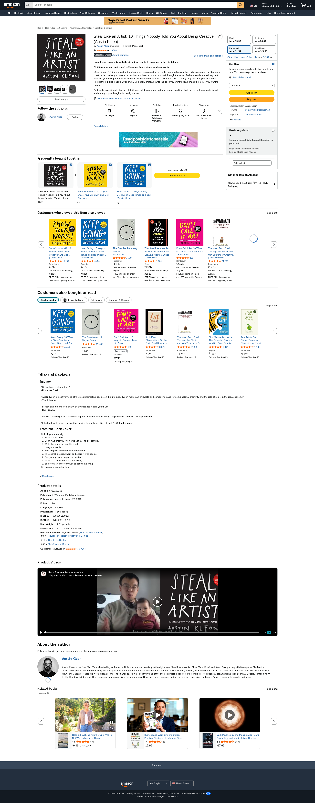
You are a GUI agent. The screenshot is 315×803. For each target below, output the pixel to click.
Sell (173, 13)
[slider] (151, 632)
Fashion (182, 13)
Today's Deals (136, 13)
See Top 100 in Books (91, 532)
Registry (194, 13)
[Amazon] (12, 5)
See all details (101, 126)
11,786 (99, 344)
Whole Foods (118, 13)
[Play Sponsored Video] (157, 715)
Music (205, 13)
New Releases (87, 13)
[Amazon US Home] (127, 784)
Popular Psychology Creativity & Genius (67, 535)
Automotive (256, 13)
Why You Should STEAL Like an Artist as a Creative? (75, 575)
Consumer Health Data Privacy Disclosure (160, 793)
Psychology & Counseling (81, 28)
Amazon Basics (53, 13)
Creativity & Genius (103, 28)
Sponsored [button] (41, 693)
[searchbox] (135, 5)
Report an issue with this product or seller (119, 98)
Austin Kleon (103, 46)
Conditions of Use (116, 793)
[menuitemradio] (269, 632)
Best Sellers (70, 13)
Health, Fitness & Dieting (56, 28)
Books (149, 13)
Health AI (18, 13)
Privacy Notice (133, 793)
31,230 (194, 347)
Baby (268, 13)
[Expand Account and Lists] (282, 6)
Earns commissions (74, 572)
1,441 (226, 347)
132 (130, 347)
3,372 (162, 347)
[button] (7, 13)
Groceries (103, 13)
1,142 (257, 347)
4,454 (67, 347)
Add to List (239, 163)
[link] (95, 175)
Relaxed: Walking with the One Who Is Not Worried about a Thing (92, 736)
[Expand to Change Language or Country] (258, 6)
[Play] (40, 632)
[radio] (239, 39)
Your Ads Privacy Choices (193, 793)
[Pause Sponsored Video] (111, 722)
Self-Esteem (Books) (59, 544)
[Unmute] (274, 632)
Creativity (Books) (57, 540)
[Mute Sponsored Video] (111, 729)
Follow (75, 117)
